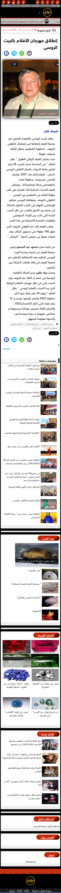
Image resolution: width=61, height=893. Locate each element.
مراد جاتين (41, 272)
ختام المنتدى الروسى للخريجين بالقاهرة (23, 405)
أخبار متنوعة (43, 30)
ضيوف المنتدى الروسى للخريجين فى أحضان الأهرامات (23, 380)
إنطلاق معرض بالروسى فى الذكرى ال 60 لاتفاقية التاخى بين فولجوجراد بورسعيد (22, 461)
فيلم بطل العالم (31, 324)
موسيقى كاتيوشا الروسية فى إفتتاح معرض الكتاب (24, 366)
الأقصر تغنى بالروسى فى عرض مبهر (24, 446)
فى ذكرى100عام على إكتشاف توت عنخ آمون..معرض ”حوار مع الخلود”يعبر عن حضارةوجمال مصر (22, 476)
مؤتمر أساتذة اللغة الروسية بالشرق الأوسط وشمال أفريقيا (25, 420)
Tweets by (31, 861)
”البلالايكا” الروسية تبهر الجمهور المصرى (22, 432)
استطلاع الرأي (46, 818)
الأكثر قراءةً (47, 733)
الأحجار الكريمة (46, 635)
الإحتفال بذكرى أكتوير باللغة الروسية (24, 487)
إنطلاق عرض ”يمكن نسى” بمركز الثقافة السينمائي (22, 515)
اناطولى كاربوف (16, 324)
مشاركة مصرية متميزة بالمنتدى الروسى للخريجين (22, 393)
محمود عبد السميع (27, 246)
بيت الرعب (48, 538)
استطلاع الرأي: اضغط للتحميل (46, 826)
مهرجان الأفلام (47, 324)
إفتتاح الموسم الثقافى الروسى (26, 500)
